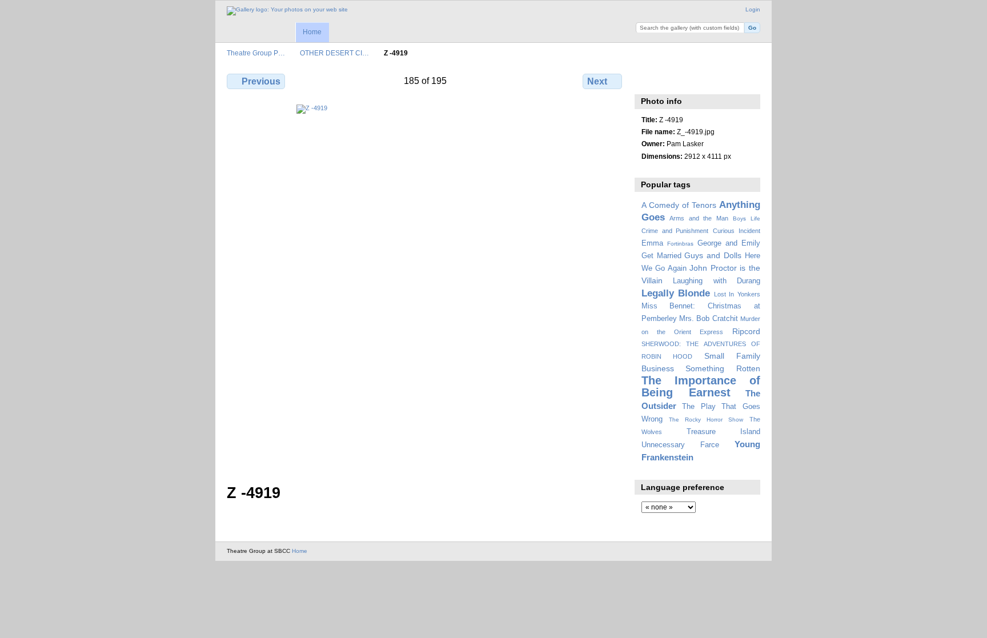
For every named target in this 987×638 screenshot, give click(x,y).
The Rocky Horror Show (706, 419)
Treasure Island (723, 432)
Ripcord (746, 331)
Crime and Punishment (675, 230)
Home (312, 32)
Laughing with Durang (716, 281)
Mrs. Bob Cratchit (708, 319)
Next (597, 81)
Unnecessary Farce (680, 445)
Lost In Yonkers (737, 294)
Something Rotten (722, 368)
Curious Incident (736, 230)
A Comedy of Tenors (678, 205)
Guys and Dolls (712, 255)
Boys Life (746, 218)
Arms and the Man (698, 218)
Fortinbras (680, 243)
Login (752, 9)
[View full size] (425, 287)
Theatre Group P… (256, 53)
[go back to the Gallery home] (287, 10)
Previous (261, 81)
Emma (652, 243)
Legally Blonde (676, 293)
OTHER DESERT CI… (334, 53)
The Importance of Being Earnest (700, 386)
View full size (647, 80)
